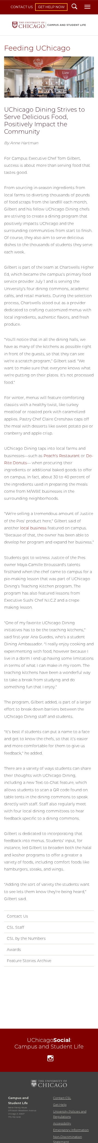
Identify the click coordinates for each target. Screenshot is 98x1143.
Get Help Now (51, 7)
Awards (14, 949)
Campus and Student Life (49, 25)
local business (33, 528)
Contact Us (22, 7)
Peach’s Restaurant (62, 455)
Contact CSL (62, 1098)
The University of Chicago (49, 1083)
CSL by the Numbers (26, 938)
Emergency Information (71, 1130)
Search (74, 7)
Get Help (59, 1105)
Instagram (50, 1059)
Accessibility (62, 1123)
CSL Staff (15, 927)
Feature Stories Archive (29, 960)
